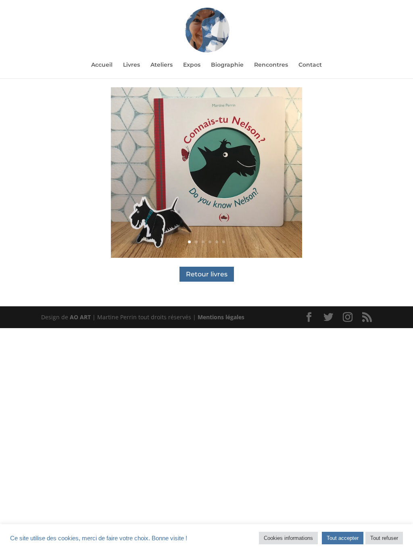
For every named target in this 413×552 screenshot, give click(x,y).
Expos (191, 65)
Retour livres (206, 274)
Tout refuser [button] (384, 538)
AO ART (80, 317)
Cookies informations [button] (288, 538)
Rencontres (271, 65)
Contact (310, 65)
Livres (131, 65)
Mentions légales (221, 317)
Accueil (102, 65)
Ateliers (161, 65)
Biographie (227, 65)
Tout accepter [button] (343, 538)
